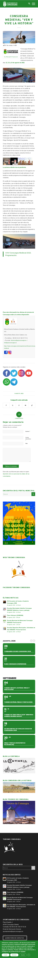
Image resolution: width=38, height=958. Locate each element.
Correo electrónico (28, 439)
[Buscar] (28, 4)
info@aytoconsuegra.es (10, 342)
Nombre (27, 431)
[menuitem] (28, 4)
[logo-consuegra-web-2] (16, 4)
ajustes (23, 951)
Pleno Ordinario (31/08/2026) (15, 615)
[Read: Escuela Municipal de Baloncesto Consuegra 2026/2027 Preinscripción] (4, 621)
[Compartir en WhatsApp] (19, 405)
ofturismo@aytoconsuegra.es (19, 340)
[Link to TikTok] (32, 405)
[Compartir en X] (13, 405)
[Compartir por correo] (25, 405)
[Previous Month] (31, 641)
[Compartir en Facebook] (6, 405)
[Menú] (32, 4)
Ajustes (23, 955)
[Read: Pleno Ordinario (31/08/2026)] (4, 616)
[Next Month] (34, 641)
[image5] (19, 37)
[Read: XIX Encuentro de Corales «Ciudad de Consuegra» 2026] (4, 602)
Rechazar (14, 955)
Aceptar (6, 955)
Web (26, 443)
